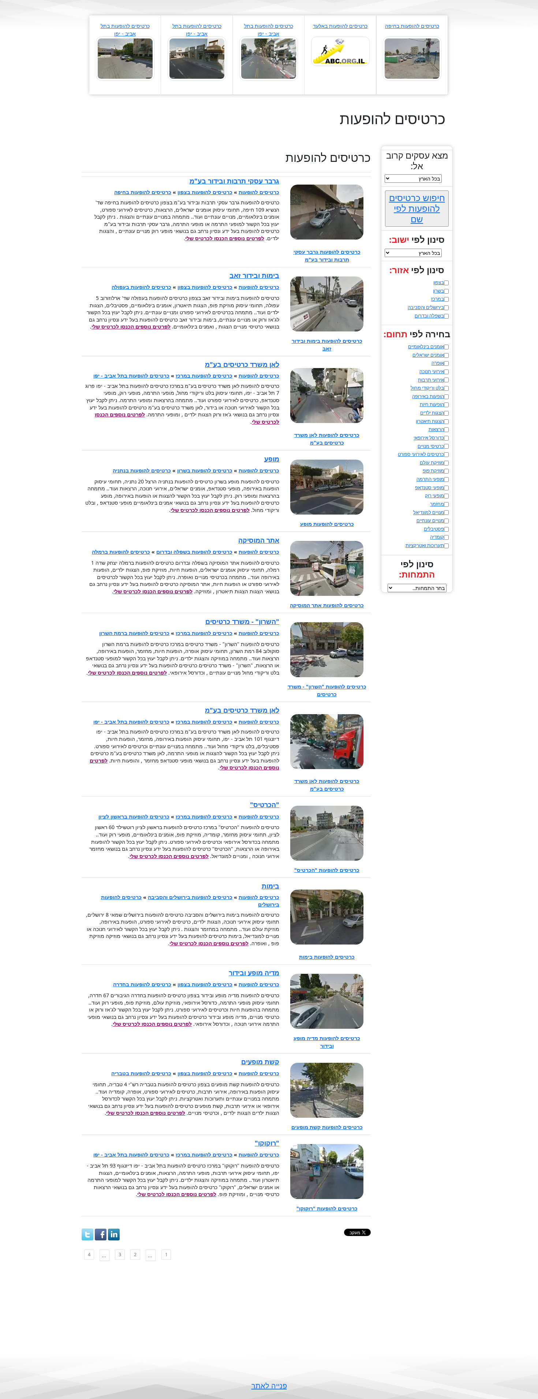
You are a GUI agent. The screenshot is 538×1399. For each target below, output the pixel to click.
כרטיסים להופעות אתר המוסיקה (327, 605)
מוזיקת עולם (432, 462)
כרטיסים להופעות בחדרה (142, 984)
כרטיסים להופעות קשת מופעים (327, 1127)
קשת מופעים (260, 1061)
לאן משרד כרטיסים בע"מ (242, 364)
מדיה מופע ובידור (254, 972)
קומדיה (437, 537)
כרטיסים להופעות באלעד (340, 25)
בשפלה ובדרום (429, 315)
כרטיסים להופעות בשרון (204, 470)
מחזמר (437, 504)
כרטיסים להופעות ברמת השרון (134, 633)
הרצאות (436, 429)
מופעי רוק (434, 495)
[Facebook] (101, 1234)
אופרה (437, 363)
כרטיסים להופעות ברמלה (121, 551)
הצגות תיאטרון (430, 421)
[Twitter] (87, 1234)
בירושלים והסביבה (426, 307)
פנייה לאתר (269, 1386)
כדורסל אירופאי (429, 437)
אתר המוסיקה (258, 540)
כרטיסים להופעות (259, 192)
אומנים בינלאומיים (426, 346)
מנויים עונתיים (430, 520)
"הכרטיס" (264, 804)
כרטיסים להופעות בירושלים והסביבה (190, 897)
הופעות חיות (432, 404)
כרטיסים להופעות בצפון (205, 192)
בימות (270, 886)
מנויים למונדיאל (428, 512)
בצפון (438, 282)
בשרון (438, 290)
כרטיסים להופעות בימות (327, 956)
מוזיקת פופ (433, 470)
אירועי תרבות (431, 379)
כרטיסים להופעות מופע (327, 523)
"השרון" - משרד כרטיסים (242, 621)
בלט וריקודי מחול (427, 388)
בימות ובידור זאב (254, 275)
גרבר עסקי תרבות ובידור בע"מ (234, 181)
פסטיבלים (434, 529)
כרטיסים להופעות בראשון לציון (133, 816)
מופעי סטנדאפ (429, 487)
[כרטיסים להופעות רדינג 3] (197, 58)
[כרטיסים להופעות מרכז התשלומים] (340, 50)
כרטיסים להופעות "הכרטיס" (326, 870)
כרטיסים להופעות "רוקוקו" (327, 1208)
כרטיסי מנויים (431, 446)
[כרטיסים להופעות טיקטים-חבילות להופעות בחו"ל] (412, 58)
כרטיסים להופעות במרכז (204, 375)
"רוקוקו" (267, 1143)
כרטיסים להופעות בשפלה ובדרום (194, 551)
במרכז (437, 299)
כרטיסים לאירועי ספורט (421, 454)
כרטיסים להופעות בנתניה (142, 470)
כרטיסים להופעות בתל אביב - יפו (131, 375)
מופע (271, 458)
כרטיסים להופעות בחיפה (412, 25)
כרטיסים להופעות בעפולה (141, 286)
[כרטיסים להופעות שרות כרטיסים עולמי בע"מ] (125, 58)
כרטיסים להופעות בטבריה (141, 1073)
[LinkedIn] (114, 1234)
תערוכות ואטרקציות (425, 545)
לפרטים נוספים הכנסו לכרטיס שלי (224, 238)
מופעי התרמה (430, 479)
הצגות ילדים (432, 412)
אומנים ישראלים (428, 355)
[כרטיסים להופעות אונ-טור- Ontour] (268, 58)
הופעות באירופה (428, 396)
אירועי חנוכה (431, 371)
